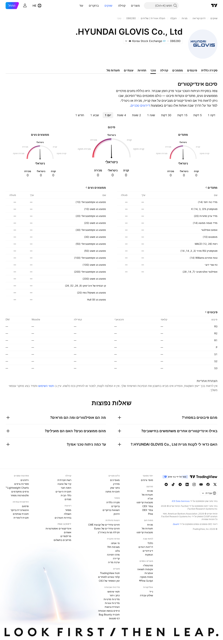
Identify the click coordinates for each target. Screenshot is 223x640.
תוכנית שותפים (21, 513)
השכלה (67, 513)
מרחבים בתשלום (62, 539)
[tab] (211, 115)
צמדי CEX (147, 506)
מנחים (68, 499)
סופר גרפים (147, 480)
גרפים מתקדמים (20, 491)
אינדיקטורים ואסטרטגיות (58, 528)
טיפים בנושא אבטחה (109, 610)
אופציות (149, 573)
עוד (81, 5)
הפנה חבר (66, 487)
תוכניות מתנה (112, 491)
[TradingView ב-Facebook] (208, 484)
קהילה (122, 5)
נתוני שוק (115, 487)
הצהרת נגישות (112, 606)
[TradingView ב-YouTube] (201, 484)
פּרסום (25, 506)
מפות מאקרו (146, 576)
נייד (151, 591)
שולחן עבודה (146, 595)
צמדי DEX (147, 509)
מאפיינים (115, 480)
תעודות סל (147, 494)
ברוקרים (94, 5)
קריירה (116, 558)
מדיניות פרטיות (112, 599)
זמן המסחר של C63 (109, 580)
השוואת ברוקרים (111, 509)
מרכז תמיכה (113, 554)
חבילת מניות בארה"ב (109, 532)
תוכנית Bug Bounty (109, 614)
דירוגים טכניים (140, 105)
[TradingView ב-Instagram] (194, 484)
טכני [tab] (153, 70)
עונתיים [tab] (128, 70)
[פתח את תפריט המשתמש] (24, 5)
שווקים (109, 5)
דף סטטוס (114, 618)
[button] (128, 5)
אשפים (67, 532)
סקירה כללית (113, 502)
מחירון (116, 483)
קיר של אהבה (64, 483)
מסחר (68, 509)
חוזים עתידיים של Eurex (107, 528)
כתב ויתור (115, 595)
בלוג (117, 550)
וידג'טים (25, 480)
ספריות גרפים (21, 483)
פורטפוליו (148, 565)
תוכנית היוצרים (63, 491)
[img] (130, 41)
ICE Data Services (181, 501)
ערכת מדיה (114, 562)
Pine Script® (146, 580)
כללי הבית (66, 495)
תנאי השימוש (46, 386)
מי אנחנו (115, 543)
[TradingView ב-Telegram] (180, 484)
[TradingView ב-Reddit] (166, 484)
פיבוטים (212, 312)
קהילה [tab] (164, 70)
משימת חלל (113, 546)
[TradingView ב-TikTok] (173, 484)
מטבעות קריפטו (145, 502)
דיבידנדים (148, 550)
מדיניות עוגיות (112, 603)
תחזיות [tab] (142, 70)
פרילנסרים (65, 536)
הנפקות (149, 554)
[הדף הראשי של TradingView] (214, 5)
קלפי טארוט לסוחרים (109, 576)
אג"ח (150, 498)
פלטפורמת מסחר (20, 495)
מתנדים (212, 187)
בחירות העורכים (63, 517)
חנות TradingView (110, 573)
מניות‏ (150, 490)
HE (34, 5)
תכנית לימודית (21, 517)
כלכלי (150, 543)
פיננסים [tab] (192, 70)
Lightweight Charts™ (17, 487)
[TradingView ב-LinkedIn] (187, 484)
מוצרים (135, 5)
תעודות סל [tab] (113, 70)
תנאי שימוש (113, 591)
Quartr (176, 524)
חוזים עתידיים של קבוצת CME (104, 524)
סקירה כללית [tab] (209, 70)
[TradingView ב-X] (215, 484)
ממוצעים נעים (97, 187)
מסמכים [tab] (177, 70)
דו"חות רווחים (146, 546)
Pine (150, 513)
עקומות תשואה (145, 569)
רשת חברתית (64, 480)
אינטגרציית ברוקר (20, 509)
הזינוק (117, 513)
